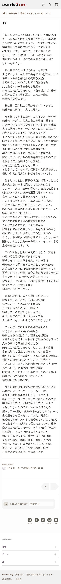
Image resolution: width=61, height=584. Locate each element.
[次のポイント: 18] (55, 486)
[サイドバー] (56, 4)
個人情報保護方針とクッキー (39, 574)
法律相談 (19, 574)
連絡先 (19, 579)
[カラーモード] (43, 4)
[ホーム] (5, 13)
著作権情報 (7, 579)
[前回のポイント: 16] (45, 486)
